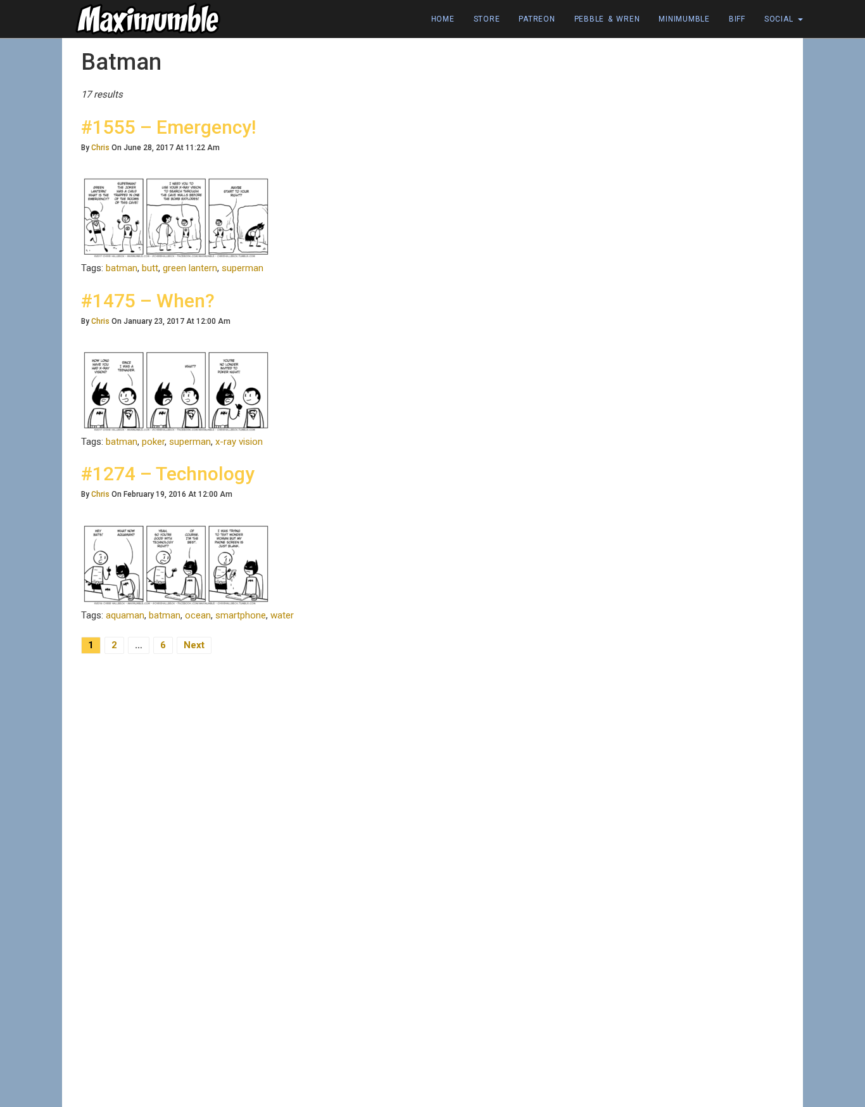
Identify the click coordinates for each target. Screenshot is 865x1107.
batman (121, 268)
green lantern (190, 268)
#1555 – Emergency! (168, 127)
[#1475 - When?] (176, 390)
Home (443, 19)
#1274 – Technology (168, 474)
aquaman (125, 615)
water (282, 615)
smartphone (240, 615)
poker (153, 441)
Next (194, 645)
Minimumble (684, 19)
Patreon (537, 19)
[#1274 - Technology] (176, 564)
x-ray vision (239, 441)
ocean (198, 615)
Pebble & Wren (607, 19)
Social (780, 19)
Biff (737, 19)
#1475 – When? (148, 301)
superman (242, 268)
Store (487, 19)
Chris (100, 147)
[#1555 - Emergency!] (176, 217)
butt (150, 268)
